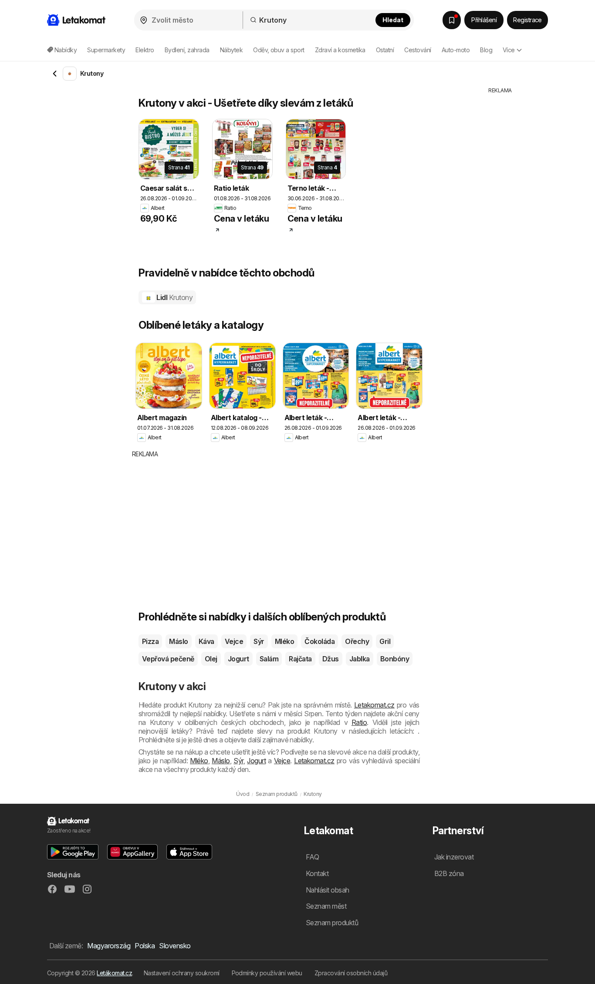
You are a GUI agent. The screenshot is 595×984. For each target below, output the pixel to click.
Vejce (234, 641)
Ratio (359, 722)
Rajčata (300, 658)
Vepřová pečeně (168, 658)
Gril (384, 641)
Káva (206, 641)
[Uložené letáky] (452, 20)
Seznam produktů (332, 922)
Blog (486, 50)
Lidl (174, 297)
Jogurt (238, 658)
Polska (145, 945)
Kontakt (317, 873)
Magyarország (108, 945)
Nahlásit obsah (327, 890)
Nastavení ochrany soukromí (182, 973)
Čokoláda (319, 641)
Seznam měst (326, 906)
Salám (269, 658)
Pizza (150, 641)
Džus (330, 658)
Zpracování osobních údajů (350, 973)
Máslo (178, 641)
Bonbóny (394, 658)
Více (509, 50)
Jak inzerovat (453, 857)
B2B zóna (449, 873)
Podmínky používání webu (267, 973)
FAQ (312, 857)
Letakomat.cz (374, 705)
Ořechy (357, 641)
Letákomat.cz (114, 973)
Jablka (359, 658)
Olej (211, 658)
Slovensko (174, 945)
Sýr (259, 641)
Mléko (284, 641)
